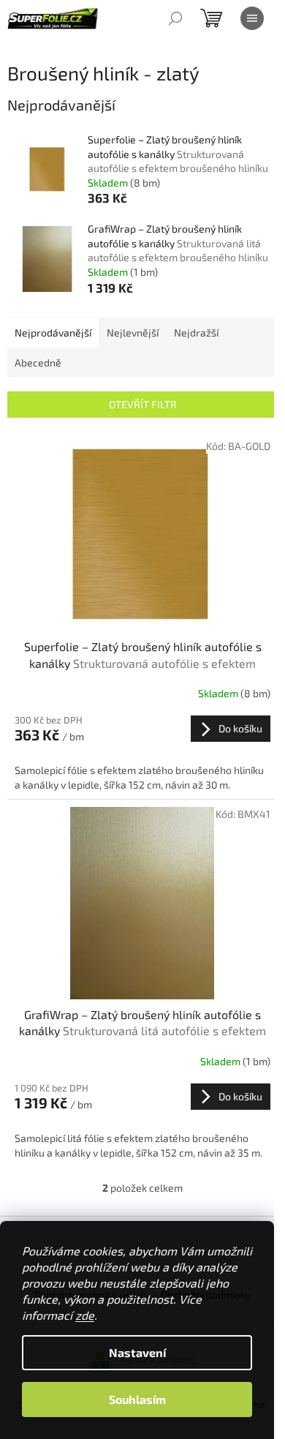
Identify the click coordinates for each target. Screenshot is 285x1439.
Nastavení (137, 1352)
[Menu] (252, 18)
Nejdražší (196, 332)
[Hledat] (175, 18)
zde (84, 1315)
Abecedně (38, 362)
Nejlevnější (133, 332)
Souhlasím (137, 1399)
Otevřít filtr (143, 404)
